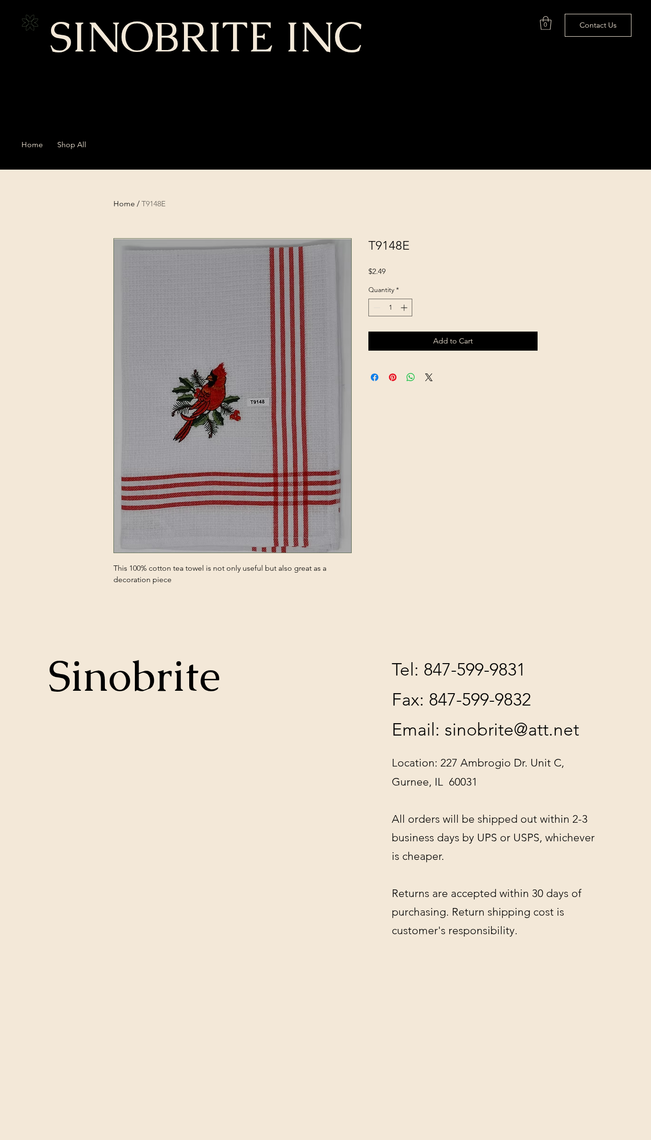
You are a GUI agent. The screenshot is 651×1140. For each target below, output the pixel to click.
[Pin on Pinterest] (392, 377)
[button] (545, 23)
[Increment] (405, 307)
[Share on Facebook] (374, 377)
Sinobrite (134, 676)
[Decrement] (376, 307)
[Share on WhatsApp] (411, 377)
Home (124, 203)
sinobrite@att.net (512, 729)
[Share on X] (429, 377)
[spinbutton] (390, 307)
